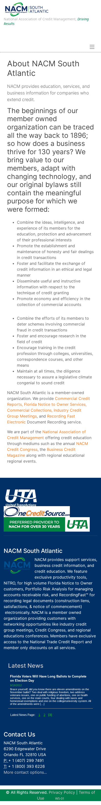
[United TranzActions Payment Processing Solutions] (20, 497)
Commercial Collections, (29, 410)
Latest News (25, 665)
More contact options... (25, 772)
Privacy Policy (62, 792)
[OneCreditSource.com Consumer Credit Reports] (37, 511)
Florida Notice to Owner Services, (55, 404)
